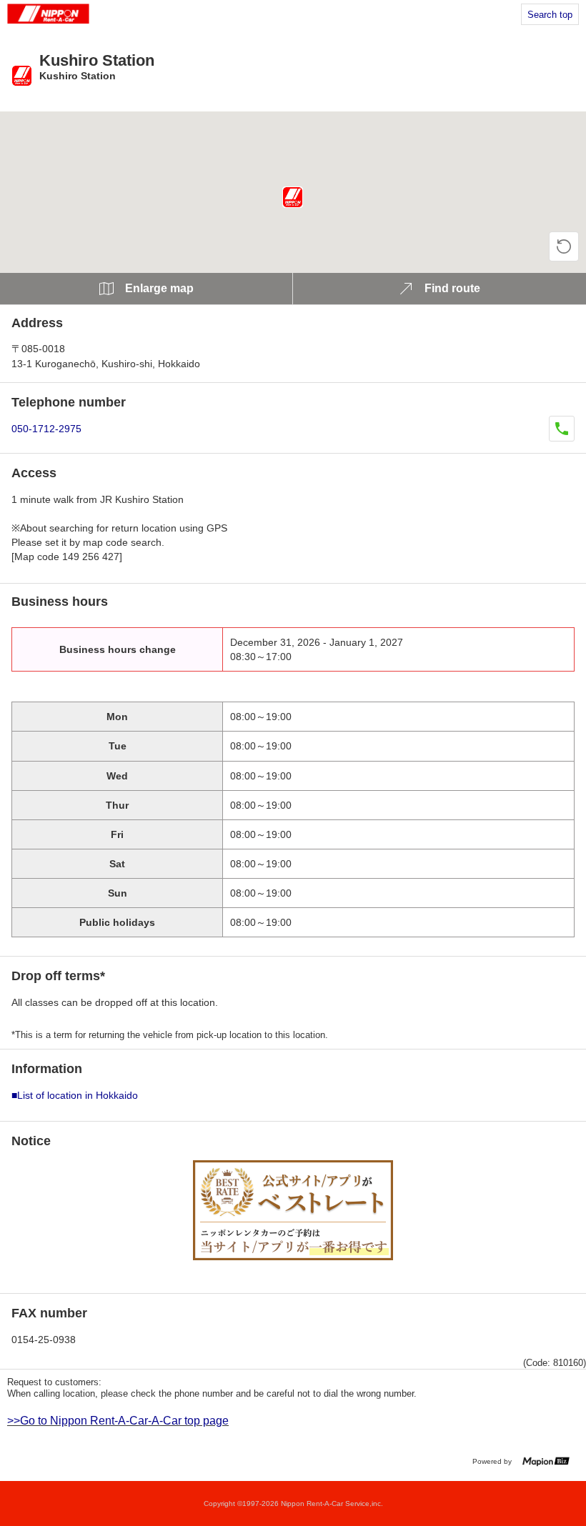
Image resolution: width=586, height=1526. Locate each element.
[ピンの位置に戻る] (564, 246)
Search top (549, 14)
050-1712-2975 (46, 428)
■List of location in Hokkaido (74, 1095)
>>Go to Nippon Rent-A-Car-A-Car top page (118, 1421)
